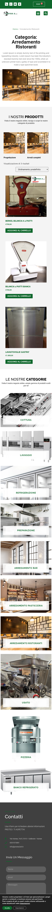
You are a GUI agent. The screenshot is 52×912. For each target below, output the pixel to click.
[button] (38, 13)
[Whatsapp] (10, 4)
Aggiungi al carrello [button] (19, 230)
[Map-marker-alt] (19, 4)
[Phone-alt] (6, 4)
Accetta (7, 908)
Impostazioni (19, 908)
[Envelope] (15, 4)
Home (15, 29)
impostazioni (25, 903)
